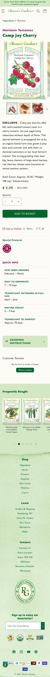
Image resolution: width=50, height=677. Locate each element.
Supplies (25, 478)
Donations (25, 527)
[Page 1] (19, 444)
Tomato (21, 20)
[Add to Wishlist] (18, 420)
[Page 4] (31, 444)
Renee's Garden (28, 674)
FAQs (25, 531)
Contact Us (25, 547)
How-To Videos (25, 517)
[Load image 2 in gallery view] (25, 108)
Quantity (7, 195)
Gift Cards (25, 483)
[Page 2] (23, 444)
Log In (25, 492)
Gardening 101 (25, 513)
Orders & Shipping (25, 508)
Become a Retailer (25, 566)
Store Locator (25, 552)
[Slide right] (47, 109)
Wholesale (25, 570)
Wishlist (25, 487)
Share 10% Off (25, 557)
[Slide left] (3, 109)
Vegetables (9, 20)
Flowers (25, 474)
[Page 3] (27, 444)
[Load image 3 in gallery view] (37, 108)
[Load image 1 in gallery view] (12, 108)
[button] (38, 11)
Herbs (25, 469)
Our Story (25, 522)
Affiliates (25, 561)
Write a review (25, 370)
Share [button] (30, 228)
